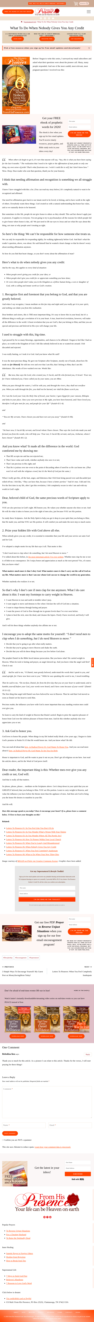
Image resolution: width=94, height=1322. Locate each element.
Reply (88, 1054)
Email (53, 1125)
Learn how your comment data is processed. (53, 1147)
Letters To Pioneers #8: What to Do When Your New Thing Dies (32, 854)
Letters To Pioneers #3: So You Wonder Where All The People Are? (34, 835)
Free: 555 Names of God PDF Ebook (17, 11)
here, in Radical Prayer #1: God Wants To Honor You (46, 747)
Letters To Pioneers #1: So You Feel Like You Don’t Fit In (30, 828)
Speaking (50, 1312)
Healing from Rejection (15, 1257)
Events (41, 1312)
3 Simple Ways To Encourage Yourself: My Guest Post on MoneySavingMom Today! (22, 971)
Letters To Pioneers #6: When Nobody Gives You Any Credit (31, 847)
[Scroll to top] (89, 1314)
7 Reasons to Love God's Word (19, 1283)
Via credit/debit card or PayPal (18, 1298)
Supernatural (34, 958)
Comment (8, 1089)
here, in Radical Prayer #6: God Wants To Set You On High (33, 750)
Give (23, 1312)
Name (6, 1125)
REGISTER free (47, 38)
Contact (69, 1312)
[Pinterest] (49, 18)
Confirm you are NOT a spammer (17, 1140)
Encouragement (20, 958)
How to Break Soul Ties (16, 1261)
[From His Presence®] (47, 11)
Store (60, 1312)
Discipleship (7, 958)
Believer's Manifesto (14, 1279)
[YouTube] (53, 18)
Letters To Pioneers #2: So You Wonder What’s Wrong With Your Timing (36, 832)
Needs (78, 1312)
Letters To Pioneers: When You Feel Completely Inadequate (72, 971)
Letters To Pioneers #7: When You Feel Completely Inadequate (32, 850)
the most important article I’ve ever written (45, 557)
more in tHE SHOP (81, 990)
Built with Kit (78, 1179)
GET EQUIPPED (76, 38)
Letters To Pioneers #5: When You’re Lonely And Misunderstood (32, 843)
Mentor (32, 1312)
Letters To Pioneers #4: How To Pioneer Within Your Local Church (33, 839)
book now (18, 38)
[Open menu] (89, 12)
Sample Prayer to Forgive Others (19, 1253)
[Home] (21, 22)
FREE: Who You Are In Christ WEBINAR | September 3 (47, 3)
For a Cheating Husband (16, 1234)
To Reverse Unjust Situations (18, 1231)
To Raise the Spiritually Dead (18, 1238)
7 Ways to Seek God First (16, 1276)
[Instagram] (45, 18)
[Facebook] (41, 18)
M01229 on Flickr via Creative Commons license (37, 861)
